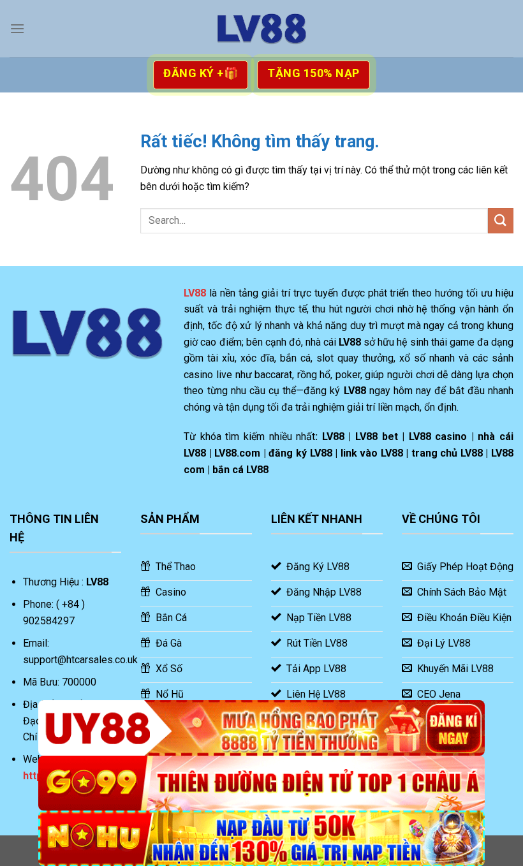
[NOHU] (261, 838)
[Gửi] (500, 220)
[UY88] (261, 728)
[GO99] (261, 783)
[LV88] (261, 28)
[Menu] (17, 28)
